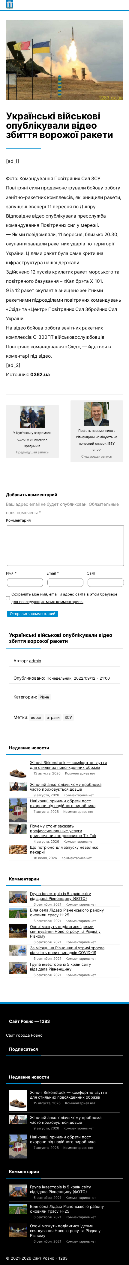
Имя (11, 573)
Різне (44, 697)
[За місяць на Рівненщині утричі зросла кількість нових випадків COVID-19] (18, 950)
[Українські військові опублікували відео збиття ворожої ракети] (64, 60)
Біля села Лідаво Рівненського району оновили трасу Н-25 (67, 912)
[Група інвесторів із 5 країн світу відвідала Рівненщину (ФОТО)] (18, 897)
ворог (36, 717)
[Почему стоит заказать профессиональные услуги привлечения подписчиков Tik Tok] (18, 829)
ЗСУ (68, 717)
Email (52, 573)
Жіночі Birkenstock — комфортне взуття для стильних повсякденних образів (68, 765)
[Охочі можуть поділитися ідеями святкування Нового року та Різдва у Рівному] (18, 931)
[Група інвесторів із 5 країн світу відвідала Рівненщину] (18, 968)
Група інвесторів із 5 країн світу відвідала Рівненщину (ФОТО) (60, 896)
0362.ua (40, 374)
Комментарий (18, 520)
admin (35, 660)
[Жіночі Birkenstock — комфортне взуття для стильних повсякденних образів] (18, 770)
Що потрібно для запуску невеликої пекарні (64, 849)
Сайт (91, 573)
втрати (53, 717)
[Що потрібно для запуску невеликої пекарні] (18, 849)
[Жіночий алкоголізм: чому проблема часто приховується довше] (18, 786)
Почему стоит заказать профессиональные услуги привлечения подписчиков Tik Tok (63, 831)
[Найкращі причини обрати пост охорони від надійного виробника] (18, 810)
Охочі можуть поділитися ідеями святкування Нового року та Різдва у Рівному (65, 931)
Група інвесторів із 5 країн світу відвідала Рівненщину (60, 966)
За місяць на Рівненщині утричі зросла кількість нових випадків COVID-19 (67, 950)
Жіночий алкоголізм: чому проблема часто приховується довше (65, 787)
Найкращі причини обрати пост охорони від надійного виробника (62, 803)
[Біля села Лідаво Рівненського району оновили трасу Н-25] (18, 913)
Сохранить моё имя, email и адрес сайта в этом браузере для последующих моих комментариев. (64, 598)
